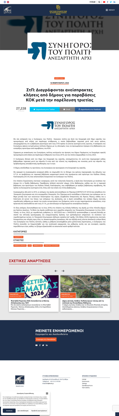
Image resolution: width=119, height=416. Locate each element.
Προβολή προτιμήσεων (39, 410)
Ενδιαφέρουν (18, 237)
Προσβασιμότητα (87, 385)
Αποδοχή (9, 410)
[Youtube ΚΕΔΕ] (104, 2)
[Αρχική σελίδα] (7, 10)
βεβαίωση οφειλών (20, 245)
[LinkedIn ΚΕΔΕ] (114, 2)
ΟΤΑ (29, 245)
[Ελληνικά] (5, 2)
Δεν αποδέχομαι (23, 410)
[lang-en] (8, 2)
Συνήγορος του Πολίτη (51, 245)
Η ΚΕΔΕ (92, 2)
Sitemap (84, 383)
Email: (44, 383)
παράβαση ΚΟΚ (38, 245)
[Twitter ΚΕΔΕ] (111, 2)
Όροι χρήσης (86, 387)
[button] (47, 393)
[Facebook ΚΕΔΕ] (107, 2)
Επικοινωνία (85, 381)
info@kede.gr (50, 383)
